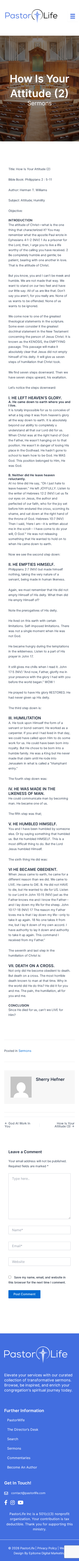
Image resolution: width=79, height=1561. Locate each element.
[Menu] (72, 16)
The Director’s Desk (22, 1429)
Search (12, 1439)
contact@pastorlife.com (28, 1493)
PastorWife (16, 1420)
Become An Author (22, 1467)
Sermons (39, 103)
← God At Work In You (17, 1125)
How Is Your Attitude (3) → (64, 1125)
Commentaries (18, 1458)
